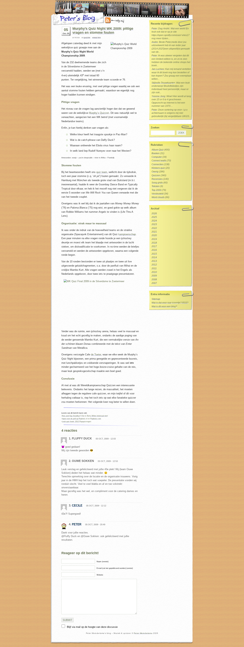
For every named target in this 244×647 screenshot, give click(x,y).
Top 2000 (156, 190)
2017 (154, 246)
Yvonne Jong (158, 96)
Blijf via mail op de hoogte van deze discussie (92, 627)
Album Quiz (158, 150)
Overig (155, 171)
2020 (154, 235)
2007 (154, 283)
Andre (155, 42)
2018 (154, 243)
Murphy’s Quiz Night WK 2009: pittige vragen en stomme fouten (102, 30)
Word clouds (158, 197)
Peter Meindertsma (143, 633)
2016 (154, 250)
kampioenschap (127, 234)
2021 (154, 232)
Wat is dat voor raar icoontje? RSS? (170, 303)
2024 (154, 221)
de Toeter (96, 354)
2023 (154, 224)
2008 (154, 279)
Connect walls (159, 160)
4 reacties (96, 38)
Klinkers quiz (158, 168)
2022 (154, 228)
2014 (154, 257)
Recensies (157, 179)
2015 (154, 254)
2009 (154, 276)
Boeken (156, 153)
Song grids (157, 182)
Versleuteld (157, 194)
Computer (157, 157)
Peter (76, 524)
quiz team (101, 172)
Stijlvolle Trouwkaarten (163, 83)
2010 (154, 272)
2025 (154, 217)
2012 (154, 264)
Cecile (77, 505)
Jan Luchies (158, 69)
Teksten (156, 186)
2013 (154, 261)
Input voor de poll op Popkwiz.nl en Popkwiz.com (81, 419)
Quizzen (86, 38)
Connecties (157, 164)
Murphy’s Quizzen (99, 112)
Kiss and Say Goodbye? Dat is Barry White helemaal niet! (85, 416)
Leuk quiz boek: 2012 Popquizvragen (76, 422)
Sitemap (156, 299)
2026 (154, 213)
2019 (154, 239)
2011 (154, 268)
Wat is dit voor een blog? (164, 306)
